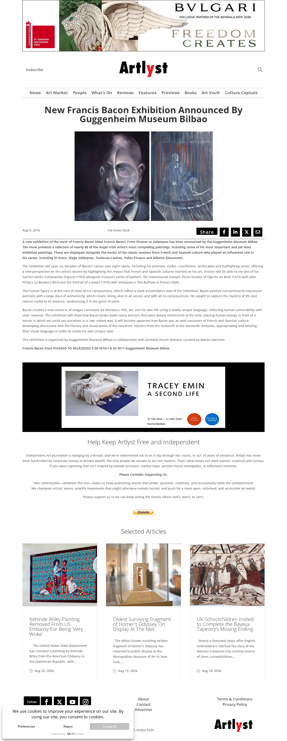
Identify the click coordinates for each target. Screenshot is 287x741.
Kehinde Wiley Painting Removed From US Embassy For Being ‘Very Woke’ (56, 626)
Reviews (125, 93)
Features (148, 93)
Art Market (57, 93)
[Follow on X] (59, 702)
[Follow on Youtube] (72, 702)
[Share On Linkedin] (235, 232)
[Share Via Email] (257, 232)
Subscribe (34, 69)
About (143, 699)
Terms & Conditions (234, 699)
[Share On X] (246, 232)
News (35, 93)
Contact (143, 704)
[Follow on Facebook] (46, 702)
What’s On (101, 93)
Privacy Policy (235, 704)
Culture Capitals (241, 93)
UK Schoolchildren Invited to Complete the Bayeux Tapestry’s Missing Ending (225, 624)
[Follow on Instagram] (85, 702)
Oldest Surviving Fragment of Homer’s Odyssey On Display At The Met (142, 624)
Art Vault (211, 93)
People (80, 93)
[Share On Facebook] (224, 232)
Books (191, 93)
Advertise (143, 709)
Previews (170, 93)
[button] (260, 69)
